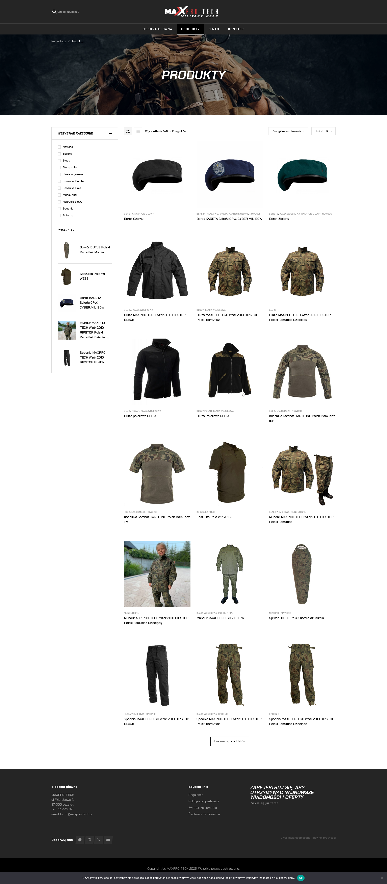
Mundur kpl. (298, 512)
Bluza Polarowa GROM (213, 416)
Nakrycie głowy (144, 213)
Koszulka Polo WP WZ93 (214, 517)
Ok (301, 877)
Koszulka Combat (279, 411)
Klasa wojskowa (217, 213)
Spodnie (151, 714)
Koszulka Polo (206, 512)
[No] (382, 878)
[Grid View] (128, 131)
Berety (128, 213)
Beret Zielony (279, 219)
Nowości (255, 213)
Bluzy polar (131, 411)
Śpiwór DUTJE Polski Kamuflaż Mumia (296, 618)
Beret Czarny (134, 219)
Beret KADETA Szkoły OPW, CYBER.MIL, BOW (229, 219)
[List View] (138, 131)
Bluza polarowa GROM (140, 416)
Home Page (58, 41)
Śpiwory (286, 613)
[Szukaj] (54, 11)
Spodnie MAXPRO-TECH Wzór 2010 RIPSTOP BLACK (93, 357)
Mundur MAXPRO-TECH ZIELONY (220, 618)
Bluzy (127, 310)
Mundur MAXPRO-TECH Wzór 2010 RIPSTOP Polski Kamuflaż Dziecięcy (94, 330)
